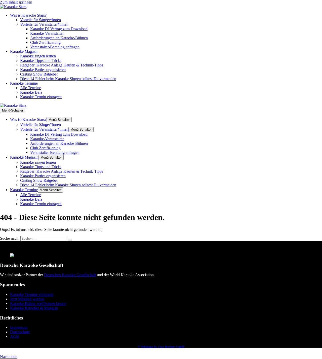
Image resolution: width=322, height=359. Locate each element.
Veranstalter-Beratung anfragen (54, 47)
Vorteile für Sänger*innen (40, 20)
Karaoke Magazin (24, 51)
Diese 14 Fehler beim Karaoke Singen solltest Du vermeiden (68, 79)
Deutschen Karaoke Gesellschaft (70, 275)
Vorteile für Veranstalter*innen (44, 24)
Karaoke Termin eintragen (41, 97)
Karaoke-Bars (31, 92)
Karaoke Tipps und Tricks (40, 60)
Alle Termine (30, 88)
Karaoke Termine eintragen (31, 294)
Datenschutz (20, 332)
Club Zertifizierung (45, 42)
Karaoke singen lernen (38, 56)
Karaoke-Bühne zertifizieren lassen (38, 303)
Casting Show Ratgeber (39, 74)
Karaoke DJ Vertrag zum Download (59, 29)
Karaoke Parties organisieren (43, 69)
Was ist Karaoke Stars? (28, 15)
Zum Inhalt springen (16, 2)
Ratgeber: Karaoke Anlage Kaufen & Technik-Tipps (61, 65)
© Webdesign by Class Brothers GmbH (161, 346)
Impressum (18, 327)
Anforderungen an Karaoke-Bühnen (59, 38)
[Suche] (70, 239)
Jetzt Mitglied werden (27, 299)
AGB (14, 336)
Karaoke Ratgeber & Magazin (34, 308)
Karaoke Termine (24, 83)
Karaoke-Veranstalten (47, 33)
